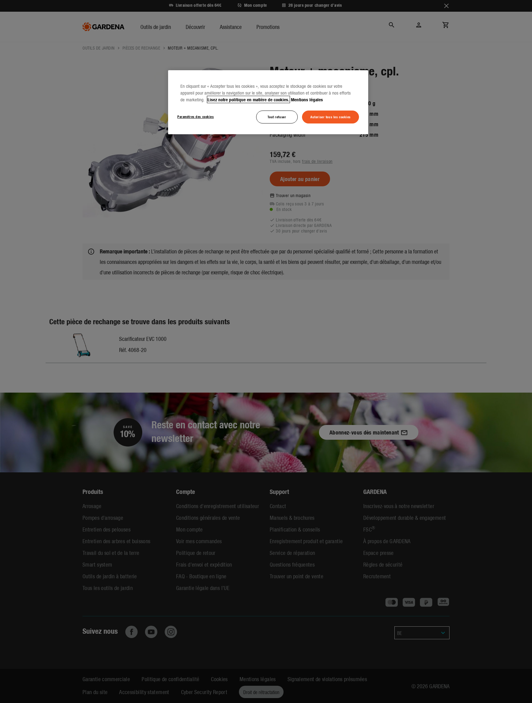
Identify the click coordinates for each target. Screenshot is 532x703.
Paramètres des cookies (195, 116)
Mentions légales (307, 99)
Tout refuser (277, 116)
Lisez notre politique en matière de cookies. (248, 99)
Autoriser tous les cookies (330, 116)
